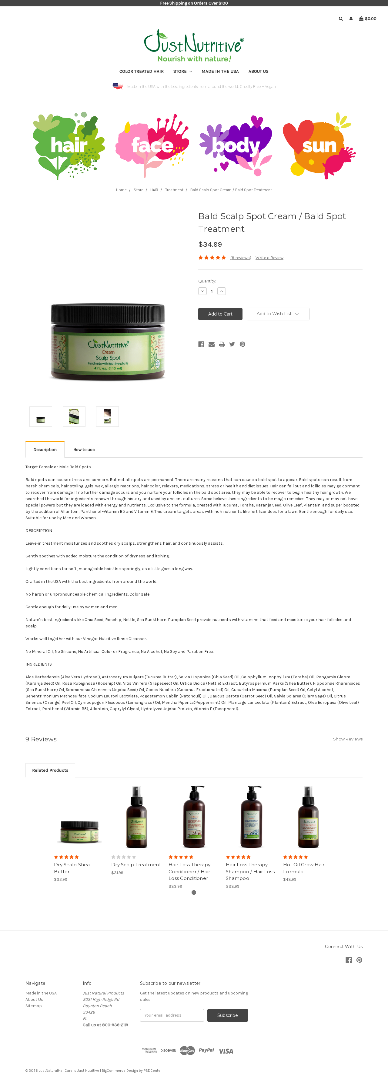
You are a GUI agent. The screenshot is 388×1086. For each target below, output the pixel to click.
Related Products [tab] (50, 770)
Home (121, 190)
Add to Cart (79, 817)
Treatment (174, 190)
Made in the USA (220, 71)
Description (45, 449)
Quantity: (207, 281)
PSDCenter (153, 1070)
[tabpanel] (79, 833)
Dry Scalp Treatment (136, 864)
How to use (84, 449)
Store (180, 71)
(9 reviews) (240, 257)
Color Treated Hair (141, 71)
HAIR (154, 190)
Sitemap (33, 1005)
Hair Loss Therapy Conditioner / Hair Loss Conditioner (189, 871)
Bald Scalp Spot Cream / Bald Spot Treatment (231, 190)
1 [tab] (194, 892)
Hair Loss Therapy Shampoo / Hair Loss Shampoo (250, 871)
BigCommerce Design (120, 1070)
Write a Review (269, 257)
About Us (259, 71)
